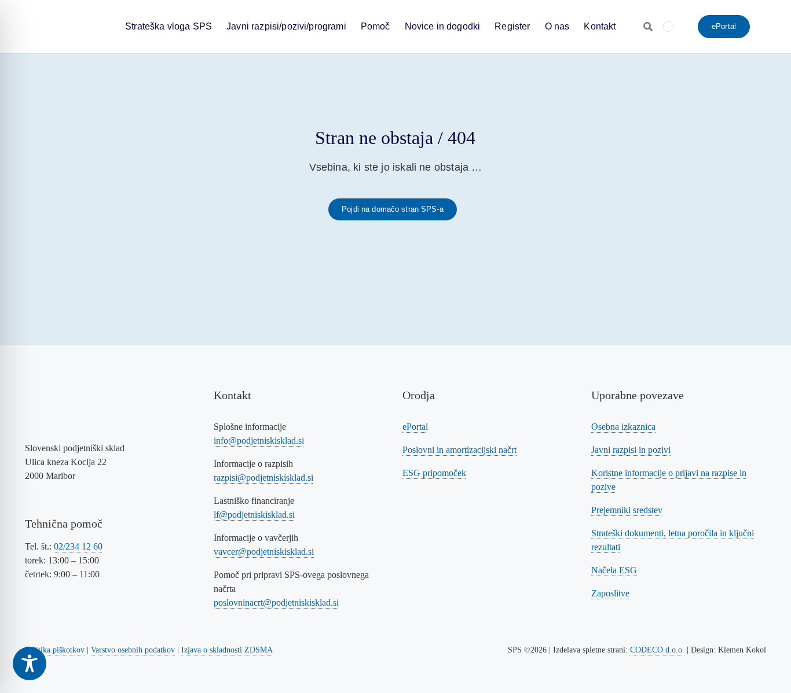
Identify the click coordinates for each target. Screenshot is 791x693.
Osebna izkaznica (623, 427)
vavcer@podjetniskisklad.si (264, 551)
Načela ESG (614, 570)
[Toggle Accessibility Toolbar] (29, 663)
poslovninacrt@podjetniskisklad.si (276, 602)
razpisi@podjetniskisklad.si (263, 477)
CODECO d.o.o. (657, 650)
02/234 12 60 (78, 546)
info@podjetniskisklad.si (259, 440)
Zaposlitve (610, 593)
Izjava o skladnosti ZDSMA (227, 650)
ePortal (415, 427)
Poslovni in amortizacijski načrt (459, 450)
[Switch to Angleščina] (668, 26)
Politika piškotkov (55, 650)
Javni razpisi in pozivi (631, 450)
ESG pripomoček (434, 473)
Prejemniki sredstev (626, 510)
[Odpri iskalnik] (648, 26)
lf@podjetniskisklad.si (254, 514)
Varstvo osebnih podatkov (133, 650)
